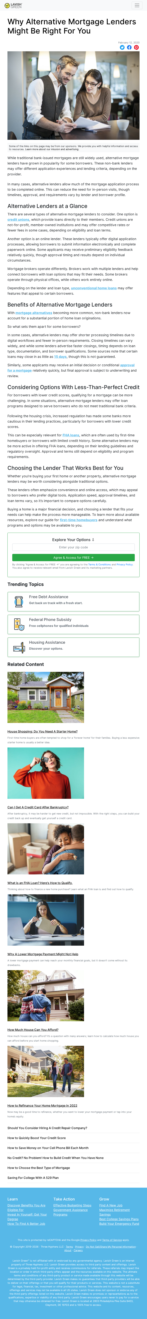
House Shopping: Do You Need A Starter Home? (42, 731)
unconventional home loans (94, 288)
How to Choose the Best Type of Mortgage (38, 1168)
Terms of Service (112, 1240)
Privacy (79, 1246)
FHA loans (71, 435)
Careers (78, 1250)
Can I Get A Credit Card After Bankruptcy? (38, 807)
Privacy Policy (125, 564)
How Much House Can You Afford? (32, 1030)
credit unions (18, 220)
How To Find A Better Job (26, 1224)
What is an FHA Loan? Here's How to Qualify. (40, 883)
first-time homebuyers (78, 520)
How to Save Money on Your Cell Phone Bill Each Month (48, 1148)
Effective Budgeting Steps (72, 1205)
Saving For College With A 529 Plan (33, 1178)
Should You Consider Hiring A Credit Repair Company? (47, 1128)
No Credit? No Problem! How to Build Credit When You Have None (55, 1158)
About (67, 1250)
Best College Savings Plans (119, 1219)
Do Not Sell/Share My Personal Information (111, 1246)
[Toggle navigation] (137, 5)
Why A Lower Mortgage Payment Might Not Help (42, 954)
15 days (60, 357)
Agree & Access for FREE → (73, 557)
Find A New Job (110, 1205)
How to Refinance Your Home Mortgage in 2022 (42, 1105)
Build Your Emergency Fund (119, 1224)
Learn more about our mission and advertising (51, 149)
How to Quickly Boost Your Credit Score (36, 1138)
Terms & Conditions (99, 564)
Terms (69, 1246)
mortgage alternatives (34, 313)
